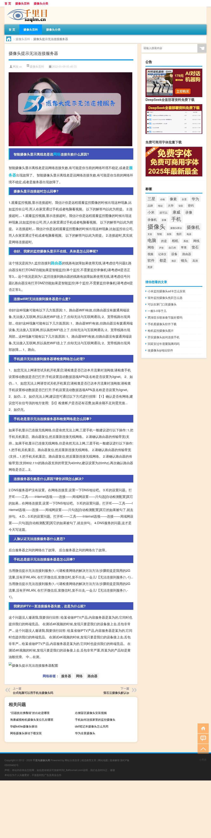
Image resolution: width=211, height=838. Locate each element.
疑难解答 (115, 760)
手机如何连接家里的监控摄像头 (95, 719)
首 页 (8, 3)
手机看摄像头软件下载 (162, 324)
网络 (57, 154)
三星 (151, 198)
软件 (151, 260)
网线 (196, 240)
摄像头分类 (41, 3)
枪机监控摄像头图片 (161, 330)
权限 (169, 234)
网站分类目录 (72, 760)
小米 (151, 212)
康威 (176, 212)
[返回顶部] (202, 748)
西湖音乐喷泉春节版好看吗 (165, 317)
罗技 (161, 247)
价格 (162, 199)
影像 (164, 219)
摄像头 (156, 226)
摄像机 (193, 227)
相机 (175, 240)
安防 (180, 205)
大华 (170, 205)
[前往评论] (202, 738)
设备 (174, 253)
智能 (159, 234)
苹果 (184, 247)
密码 (191, 205)
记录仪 (162, 254)
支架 (150, 234)
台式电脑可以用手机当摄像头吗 (33, 693)
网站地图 (103, 760)
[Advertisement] (105, 809)
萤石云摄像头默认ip (116, 693)
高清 (195, 260)
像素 (173, 198)
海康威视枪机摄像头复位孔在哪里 (31, 719)
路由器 (56, 263)
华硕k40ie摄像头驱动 (23, 726)
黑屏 (150, 267)
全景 (184, 199)
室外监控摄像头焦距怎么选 (165, 298)
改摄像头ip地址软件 (160, 350)
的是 (164, 241)
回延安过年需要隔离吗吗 (163, 344)
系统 (185, 241)
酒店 (173, 260)
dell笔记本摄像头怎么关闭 (91, 726)
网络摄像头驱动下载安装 (26, 733)
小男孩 (202, 759)
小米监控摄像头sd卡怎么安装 (166, 291)
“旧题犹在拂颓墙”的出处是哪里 (30, 713)
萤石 (195, 247)
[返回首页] (202, 728)
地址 (160, 205)
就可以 (163, 212)
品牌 (150, 205)
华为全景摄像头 (85, 733)
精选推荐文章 (88, 760)
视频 (150, 254)
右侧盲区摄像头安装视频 (91, 713)
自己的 (172, 247)
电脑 (152, 240)
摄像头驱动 (176, 227)
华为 (195, 198)
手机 (176, 218)
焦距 (179, 234)
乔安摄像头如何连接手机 (163, 337)
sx (20, 66)
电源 (189, 234)
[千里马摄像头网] (26, 8)
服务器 (66, 675)
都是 (162, 260)
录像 (188, 212)
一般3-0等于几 (157, 311)
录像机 (152, 219)
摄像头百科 (22, 3)
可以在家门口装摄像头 (162, 304)
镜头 (184, 260)
